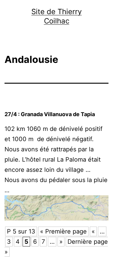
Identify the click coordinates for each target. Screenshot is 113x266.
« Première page (63, 231)
